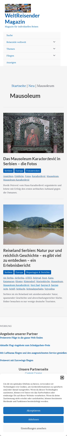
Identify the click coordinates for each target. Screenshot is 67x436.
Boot (44, 277)
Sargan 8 (45, 285)
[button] (62, 377)
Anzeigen (11, 62)
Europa (19, 170)
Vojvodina (50, 288)
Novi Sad (35, 285)
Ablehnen (33, 419)
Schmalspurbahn (34, 288)
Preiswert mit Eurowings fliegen (16, 360)
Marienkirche (43, 281)
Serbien (8, 170)
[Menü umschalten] (53, 42)
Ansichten (8, 176)
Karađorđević (39, 176)
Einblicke (19, 176)
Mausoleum (53, 176)
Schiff (12, 288)
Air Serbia (8, 277)
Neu (31, 86)
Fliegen (10, 55)
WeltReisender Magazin (22, 18)
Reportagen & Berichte (38, 272)
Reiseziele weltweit (16, 42)
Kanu (50, 277)
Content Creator (33, 373)
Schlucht (20, 288)
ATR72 (28, 277)
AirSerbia (19, 277)
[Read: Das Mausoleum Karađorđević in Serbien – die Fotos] (33, 132)
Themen (11, 48)
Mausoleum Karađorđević (16, 179)
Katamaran (8, 281)
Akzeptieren (33, 410)
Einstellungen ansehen (33, 428)
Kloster (19, 281)
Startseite (19, 86)
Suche (10, 35)
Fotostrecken (33, 170)
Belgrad (37, 277)
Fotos (28, 176)
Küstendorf (29, 281)
